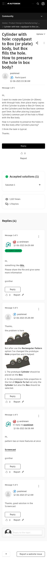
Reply (23, 145)
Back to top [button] (6, 554)
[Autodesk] (14, 3)
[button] (44, 43)
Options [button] (39, 34)
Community (7, 16)
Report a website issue (31, 554)
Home (4, 23)
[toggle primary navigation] (4, 3)
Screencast (10, 449)
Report (23, 158)
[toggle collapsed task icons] (33, 3)
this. (22, 265)
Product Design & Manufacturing (23, 23)
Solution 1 (10, 184)
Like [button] (21, 153)
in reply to (23, 424)
